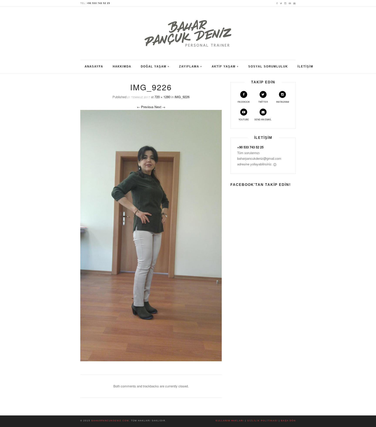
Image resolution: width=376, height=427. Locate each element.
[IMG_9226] (151, 235)
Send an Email (263, 119)
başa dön (288, 420)
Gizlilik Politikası (262, 420)
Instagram (282, 101)
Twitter (263, 101)
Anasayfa (94, 66)
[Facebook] (277, 3)
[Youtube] (290, 3)
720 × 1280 (162, 96)
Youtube (243, 119)
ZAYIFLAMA (189, 66)
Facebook (244, 101)
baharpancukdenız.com (110, 420)
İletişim (305, 66)
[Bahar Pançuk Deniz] (188, 30)
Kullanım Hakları (230, 420)
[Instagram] (285, 3)
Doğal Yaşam (153, 66)
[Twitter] (281, 3)
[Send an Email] (294, 3)
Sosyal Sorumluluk (268, 66)
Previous (145, 106)
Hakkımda (122, 66)
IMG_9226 (182, 96)
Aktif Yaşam (224, 66)
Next (159, 106)
